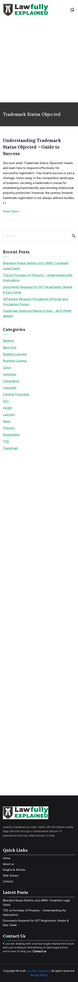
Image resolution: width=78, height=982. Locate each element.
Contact (8, 881)
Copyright (9, 388)
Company (9, 374)
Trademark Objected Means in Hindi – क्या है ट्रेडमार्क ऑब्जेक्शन (37, 313)
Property (9, 428)
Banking (8, 340)
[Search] (72, 236)
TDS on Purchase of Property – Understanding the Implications (38, 277)
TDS (6, 441)
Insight (7, 408)
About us (8, 864)
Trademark (10, 448)
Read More (10, 211)
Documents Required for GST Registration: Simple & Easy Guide (38, 289)
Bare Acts (9, 347)
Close (7, 367)
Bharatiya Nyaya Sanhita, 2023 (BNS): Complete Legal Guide (36, 265)
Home (7, 858)
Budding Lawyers (15, 354)
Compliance (11, 381)
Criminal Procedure (16, 394)
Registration (11, 434)
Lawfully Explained (38, 970)
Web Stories (11, 875)
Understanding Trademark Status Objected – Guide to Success (32, 147)
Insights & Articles (14, 869)
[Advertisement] (39, 57)
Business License (15, 361)
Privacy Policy (39, 975)
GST (6, 401)
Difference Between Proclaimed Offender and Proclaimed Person (35, 301)
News (7, 421)
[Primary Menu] (72, 10)
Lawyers (9, 414)
